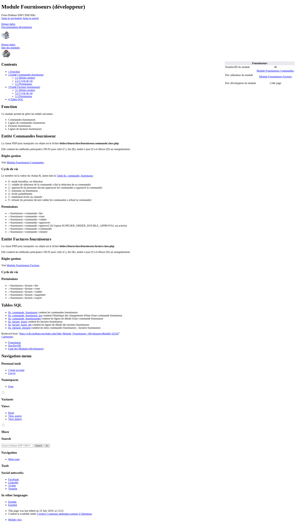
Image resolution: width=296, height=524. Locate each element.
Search (6, 438)
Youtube (12, 488)
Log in (11, 373)
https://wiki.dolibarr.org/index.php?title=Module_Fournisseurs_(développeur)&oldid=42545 (69, 333)
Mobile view (15, 519)
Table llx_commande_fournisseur (75, 175)
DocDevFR (14, 345)
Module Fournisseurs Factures (275, 76)
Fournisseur (14, 342)
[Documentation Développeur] (5, 38)
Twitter (12, 485)
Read (11, 412)
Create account (16, 370)
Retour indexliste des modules (10, 46)
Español (12, 504)
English (12, 501)
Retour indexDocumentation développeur (16, 26)
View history (15, 419)
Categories (7, 336)
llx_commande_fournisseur (23, 312)
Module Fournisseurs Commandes (275, 70)
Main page (14, 459)
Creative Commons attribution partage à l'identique (64, 513)
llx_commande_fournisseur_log (25, 315)
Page (11, 386)
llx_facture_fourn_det (20, 324)
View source (15, 415)
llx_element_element (19, 327)
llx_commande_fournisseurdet (24, 318)
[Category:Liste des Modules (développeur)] (6, 57)
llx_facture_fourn (17, 321)
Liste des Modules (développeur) (26, 348)
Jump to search (31, 18)
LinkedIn (13, 482)
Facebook (13, 479)
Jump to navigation (11, 18)
